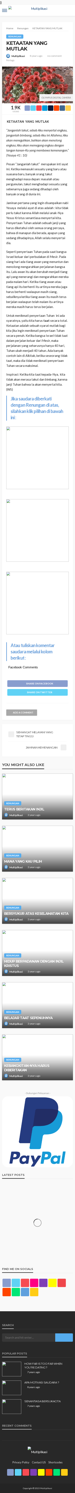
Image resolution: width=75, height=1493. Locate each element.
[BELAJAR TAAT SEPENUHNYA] (37, 1005)
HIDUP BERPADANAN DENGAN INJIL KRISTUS (34, 963)
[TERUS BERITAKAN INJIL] (37, 796)
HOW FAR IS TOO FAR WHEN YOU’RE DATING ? (43, 1365)
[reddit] (6, 1292)
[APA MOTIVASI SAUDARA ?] (11, 1388)
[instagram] (43, 1282)
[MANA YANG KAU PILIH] (37, 849)
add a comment (23, 712)
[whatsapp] (15, 1292)
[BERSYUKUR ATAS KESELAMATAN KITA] (37, 901)
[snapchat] (52, 1282)
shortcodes (55, 1462)
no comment (54, 55)
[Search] (69, 6)
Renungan (14, 36)
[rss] (34, 1292)
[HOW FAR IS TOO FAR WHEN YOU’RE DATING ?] (11, 1369)
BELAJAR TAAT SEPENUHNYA (28, 1018)
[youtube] (61, 1282)
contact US (39, 1462)
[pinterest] (25, 1282)
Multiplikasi (18, 56)
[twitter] (15, 1282)
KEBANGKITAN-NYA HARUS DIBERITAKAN (26, 1068)
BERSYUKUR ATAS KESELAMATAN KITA (36, 913)
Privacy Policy (20, 1462)
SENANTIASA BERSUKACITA (42, 1401)
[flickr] (34, 1282)
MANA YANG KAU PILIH (23, 861)
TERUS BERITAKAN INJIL (24, 809)
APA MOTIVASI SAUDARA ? (41, 1382)
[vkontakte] (25, 1292)
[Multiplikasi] (37, 1451)
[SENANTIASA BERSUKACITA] (11, 1406)
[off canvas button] (4, 10)
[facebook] (6, 1282)
